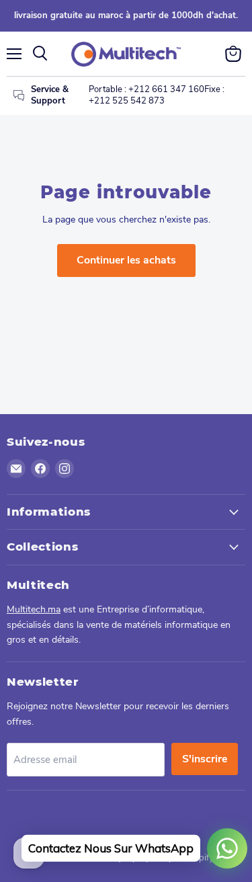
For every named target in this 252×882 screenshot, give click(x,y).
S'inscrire (204, 759)
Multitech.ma (33, 609)
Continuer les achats (126, 260)
